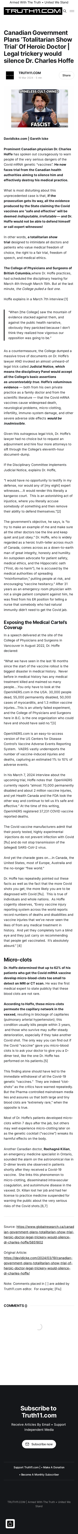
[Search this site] (65, 11)
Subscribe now (42, 1444)
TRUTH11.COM (30, 73)
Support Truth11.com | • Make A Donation (39, 1467)
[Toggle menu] (72, 11)
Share (66, 75)
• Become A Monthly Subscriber (39, 1474)
